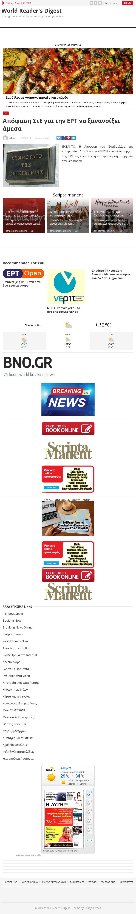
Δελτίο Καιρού (12, 662)
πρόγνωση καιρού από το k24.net (29, 855)
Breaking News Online (17, 627)
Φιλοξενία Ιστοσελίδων (19, 752)
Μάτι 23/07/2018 (14, 710)
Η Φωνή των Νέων (15, 690)
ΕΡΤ (5, 113)
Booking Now (12, 620)
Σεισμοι (93, 882)
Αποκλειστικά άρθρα (16, 648)
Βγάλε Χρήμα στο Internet (20, 655)
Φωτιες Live (10, 882)
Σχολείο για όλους (15, 745)
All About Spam (13, 614)
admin (12, 138)
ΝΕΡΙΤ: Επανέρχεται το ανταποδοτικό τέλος (63, 310)
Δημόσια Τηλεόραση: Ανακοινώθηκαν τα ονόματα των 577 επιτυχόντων (112, 274)
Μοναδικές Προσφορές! (19, 717)
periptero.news (13, 634)
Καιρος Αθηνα (30, 882)
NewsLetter (127, 882)
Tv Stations (108, 882)
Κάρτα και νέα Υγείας (16, 696)
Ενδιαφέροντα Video (16, 676)
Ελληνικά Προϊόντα (16, 669)
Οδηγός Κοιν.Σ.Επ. (15, 724)
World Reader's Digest (31, 10)
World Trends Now (15, 641)
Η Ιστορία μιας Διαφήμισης (21, 683)
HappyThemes (92, 908)
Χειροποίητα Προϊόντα (18, 759)
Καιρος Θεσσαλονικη (54, 882)
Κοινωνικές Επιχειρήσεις (20, 703)
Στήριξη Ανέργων (14, 731)
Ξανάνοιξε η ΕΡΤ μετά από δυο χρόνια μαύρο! (22, 284)
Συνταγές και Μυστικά (18, 738)
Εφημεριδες (77, 882)
